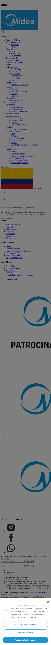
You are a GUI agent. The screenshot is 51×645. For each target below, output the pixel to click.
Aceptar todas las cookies (25, 640)
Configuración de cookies (25, 624)
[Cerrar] (48, 602)
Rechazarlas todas (25, 632)
